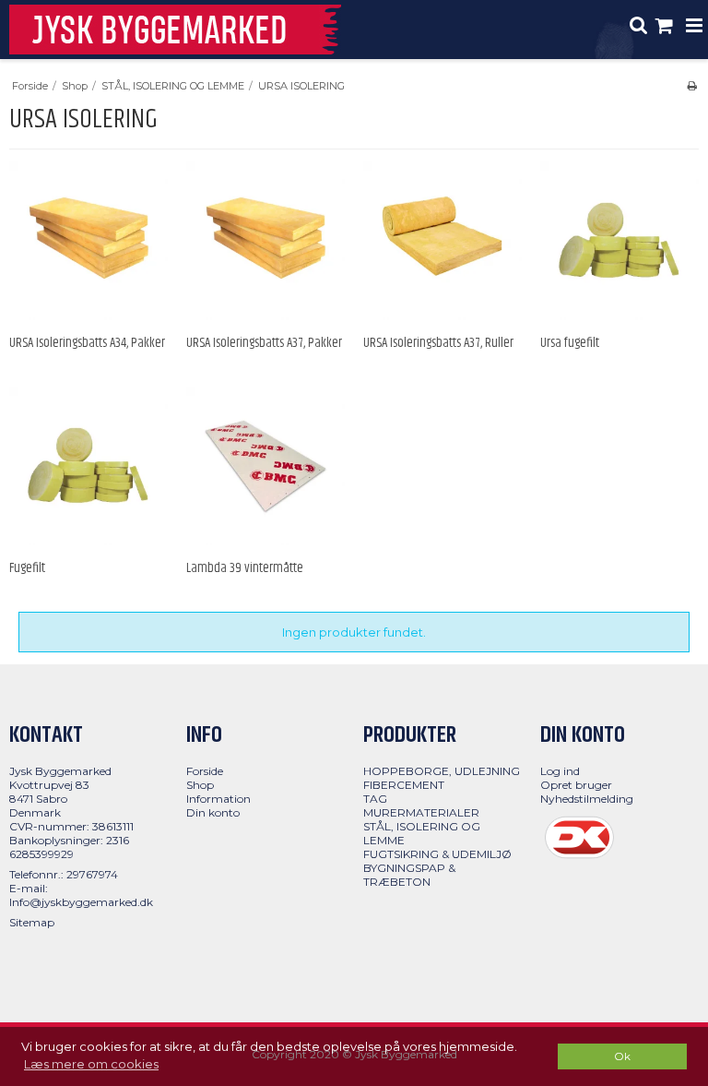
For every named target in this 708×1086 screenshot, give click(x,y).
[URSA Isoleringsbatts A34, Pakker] (88, 240)
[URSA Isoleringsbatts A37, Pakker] (265, 240)
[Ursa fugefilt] (619, 240)
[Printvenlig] (692, 85)
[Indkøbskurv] (666, 27)
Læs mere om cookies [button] (91, 1063)
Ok (622, 1056)
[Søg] (639, 27)
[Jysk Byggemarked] (175, 29)
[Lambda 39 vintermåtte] (265, 466)
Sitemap (31, 922)
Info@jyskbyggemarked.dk (81, 902)
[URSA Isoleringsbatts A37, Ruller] (442, 240)
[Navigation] (694, 27)
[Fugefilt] (88, 466)
